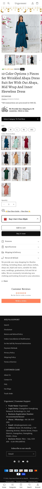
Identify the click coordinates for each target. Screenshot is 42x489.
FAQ (5, 384)
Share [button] (6, 281)
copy (22, 69)
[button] (4, 3)
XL (24, 130)
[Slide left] (2, 60)
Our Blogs (7, 389)
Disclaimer (8, 330)
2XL (31, 130)
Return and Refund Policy (13, 334)
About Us (7, 375)
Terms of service (21, 481)
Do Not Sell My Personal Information (17, 343)
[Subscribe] (33, 454)
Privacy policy (10, 481)
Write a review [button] (21, 301)
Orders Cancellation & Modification (17, 339)
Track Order (8, 393)
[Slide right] (40, 60)
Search (6, 325)
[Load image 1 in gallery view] (10, 60)
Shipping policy (33, 481)
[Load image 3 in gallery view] (32, 60)
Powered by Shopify (22, 478)
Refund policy (34, 478)
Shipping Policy (10, 357)
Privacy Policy (9, 353)
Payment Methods (10, 348)
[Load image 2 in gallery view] (21, 60)
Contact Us (8, 380)
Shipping (4, 99)
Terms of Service (10, 362)
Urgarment (12, 478)
